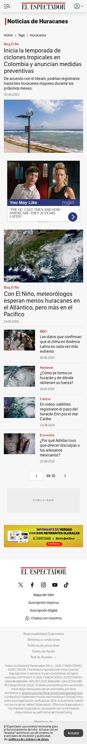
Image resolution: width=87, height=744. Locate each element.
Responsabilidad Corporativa (43, 634)
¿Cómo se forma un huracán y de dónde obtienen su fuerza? (56, 378)
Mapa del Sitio (43, 595)
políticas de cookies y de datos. (28, 739)
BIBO (43, 332)
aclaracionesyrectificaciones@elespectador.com (52, 693)
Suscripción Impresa (43, 603)
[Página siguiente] (65, 477)
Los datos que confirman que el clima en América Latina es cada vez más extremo (60, 344)
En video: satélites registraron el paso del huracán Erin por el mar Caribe (59, 411)
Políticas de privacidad (43, 645)
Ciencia (45, 399)
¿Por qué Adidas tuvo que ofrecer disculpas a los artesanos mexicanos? (60, 448)
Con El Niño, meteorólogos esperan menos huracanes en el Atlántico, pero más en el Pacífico (42, 304)
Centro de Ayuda (43, 651)
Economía (47, 435)
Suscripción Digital (43, 610)
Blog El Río (11, 44)
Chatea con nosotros (46, 618)
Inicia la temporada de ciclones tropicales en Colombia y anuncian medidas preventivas (43, 61)
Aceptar (73, 733)
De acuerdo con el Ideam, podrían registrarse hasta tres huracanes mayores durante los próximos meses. (42, 83)
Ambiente (46, 368)
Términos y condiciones (43, 639)
